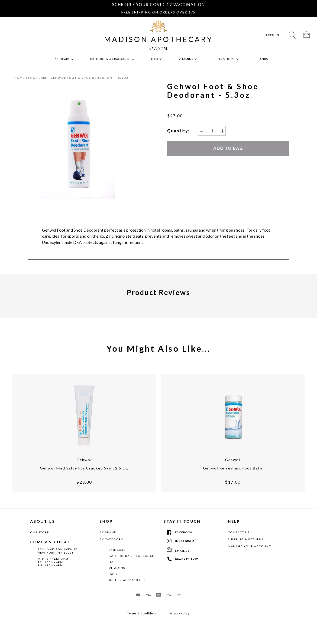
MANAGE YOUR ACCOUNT (249, 546)
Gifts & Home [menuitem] (224, 59)
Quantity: (178, 130)
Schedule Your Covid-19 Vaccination (158, 4)
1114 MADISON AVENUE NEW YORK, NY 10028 (58, 551)
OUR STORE (39, 532)
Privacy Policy (179, 613)
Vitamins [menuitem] (186, 59)
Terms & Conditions (141, 613)
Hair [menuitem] (155, 59)
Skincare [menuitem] (63, 59)
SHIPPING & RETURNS (246, 539)
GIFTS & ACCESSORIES (127, 580)
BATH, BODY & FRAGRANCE (131, 556)
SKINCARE (117, 549)
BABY (113, 574)
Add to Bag (228, 148)
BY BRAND (108, 532)
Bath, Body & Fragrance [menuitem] (110, 59)
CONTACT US (238, 532)
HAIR (113, 562)
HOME (19, 77)
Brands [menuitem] (262, 59)
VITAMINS (117, 568)
